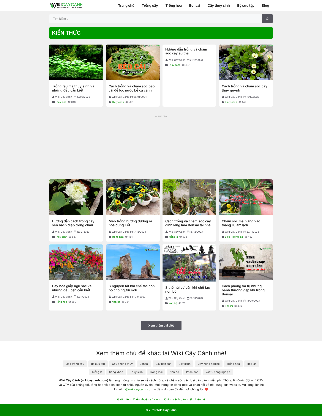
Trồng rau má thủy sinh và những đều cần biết (73, 88)
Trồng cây (150, 5)
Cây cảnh (185, 363)
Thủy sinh (61, 101)
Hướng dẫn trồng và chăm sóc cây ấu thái (186, 51)
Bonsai (194, 5)
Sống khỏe (116, 372)
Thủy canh (118, 101)
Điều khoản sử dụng (147, 399)
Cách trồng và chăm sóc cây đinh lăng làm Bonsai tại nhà (188, 223)
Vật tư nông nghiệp (218, 372)
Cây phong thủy (122, 363)
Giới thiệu (123, 399)
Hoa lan (252, 363)
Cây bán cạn (163, 363)
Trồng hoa (173, 5)
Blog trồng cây (75, 363)
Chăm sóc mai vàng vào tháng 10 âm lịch (241, 223)
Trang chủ (126, 5)
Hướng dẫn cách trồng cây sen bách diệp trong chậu (73, 223)
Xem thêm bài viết (161, 325)
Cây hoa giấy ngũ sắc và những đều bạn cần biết (71, 288)
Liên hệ (200, 399)
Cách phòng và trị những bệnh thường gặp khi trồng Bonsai (243, 290)
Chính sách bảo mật (178, 399)
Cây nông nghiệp (209, 363)
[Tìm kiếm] (267, 18)
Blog (265, 5)
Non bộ (116, 301)
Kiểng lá (173, 236)
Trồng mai (237, 236)
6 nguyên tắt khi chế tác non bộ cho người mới (132, 288)
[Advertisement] (161, 145)
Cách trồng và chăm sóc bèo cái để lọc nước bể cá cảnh (132, 88)
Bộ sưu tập (245, 5)
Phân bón (192, 372)
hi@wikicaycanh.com (138, 389)
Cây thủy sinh (219, 5)
